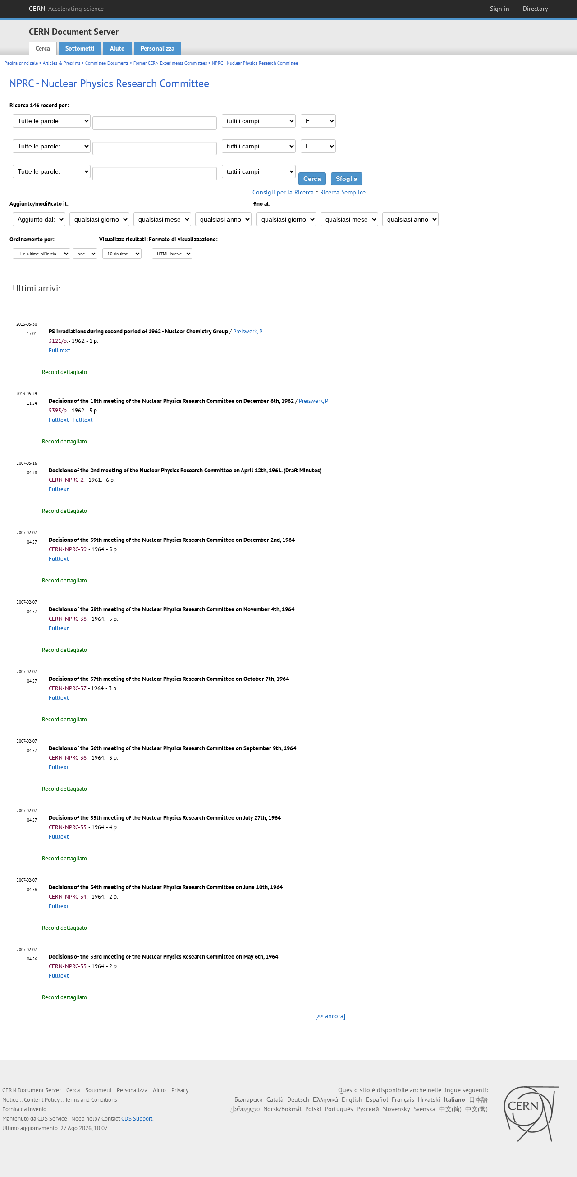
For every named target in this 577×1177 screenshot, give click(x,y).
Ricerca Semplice (343, 192)
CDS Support (136, 1118)
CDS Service (52, 1118)
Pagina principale (21, 63)
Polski (313, 1109)
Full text (59, 350)
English (352, 1099)
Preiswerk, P (247, 331)
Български (248, 1099)
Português (339, 1109)
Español (377, 1099)
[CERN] (531, 1113)
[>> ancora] (330, 1016)
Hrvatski (429, 1099)
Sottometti (80, 48)
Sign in (499, 9)
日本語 (478, 1099)
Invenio (37, 1109)
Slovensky (396, 1109)
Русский (368, 1109)
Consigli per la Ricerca (283, 192)
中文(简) (450, 1109)
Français (403, 1099)
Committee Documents (106, 63)
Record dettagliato (64, 372)
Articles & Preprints (61, 63)
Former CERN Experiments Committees (170, 63)
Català (275, 1099)
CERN (66, 9)
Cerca (43, 48)
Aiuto (117, 48)
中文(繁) (476, 1109)
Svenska (424, 1109)
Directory (535, 9)
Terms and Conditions (91, 1099)
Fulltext (59, 420)
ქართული (245, 1109)
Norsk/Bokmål (282, 1109)
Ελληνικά (325, 1099)
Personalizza (157, 48)
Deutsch (298, 1099)
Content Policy (42, 1099)
